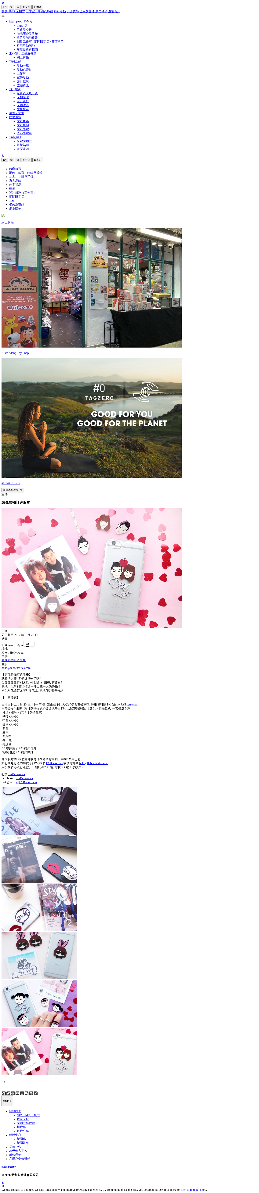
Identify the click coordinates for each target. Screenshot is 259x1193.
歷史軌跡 (23, 121)
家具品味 (15, 180)
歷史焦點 (23, 125)
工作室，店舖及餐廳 (39, 11)
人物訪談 (23, 105)
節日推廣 (23, 81)
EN (4, 7)
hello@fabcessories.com (16, 668)
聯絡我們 (15, 1154)
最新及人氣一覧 (27, 93)
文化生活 (23, 109)
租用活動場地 (26, 45)
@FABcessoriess (26, 782)
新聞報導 (23, 1143)
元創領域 (23, 97)
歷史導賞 (23, 129)
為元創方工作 (18, 1150)
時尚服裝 (15, 168)
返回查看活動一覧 (13, 490)
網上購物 (23, 57)
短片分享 (23, 1131)
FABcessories (129, 704)
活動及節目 (24, 69)
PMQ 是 (22, 25)
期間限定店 (16, 196)
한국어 (26, 7)
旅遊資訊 (23, 85)
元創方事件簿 (26, 1123)
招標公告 (15, 1146)
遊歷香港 (23, 149)
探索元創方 (24, 141)
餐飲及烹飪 (16, 204)
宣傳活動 (23, 77)
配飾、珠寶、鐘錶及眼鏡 (25, 172)
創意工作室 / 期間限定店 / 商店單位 (40, 41)
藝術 (12, 188)
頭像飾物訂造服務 (14, 660)
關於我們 (15, 1111)
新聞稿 (21, 1139)
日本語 (37, 7)
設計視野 (23, 101)
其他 (12, 200)
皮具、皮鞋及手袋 (21, 176)
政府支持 (23, 1119)
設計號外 (73, 11)
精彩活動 (60, 11)
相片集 (21, 1127)
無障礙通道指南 (27, 49)
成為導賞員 (24, 133)
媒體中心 (15, 1135)
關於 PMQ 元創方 (13, 11)
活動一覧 (23, 65)
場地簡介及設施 (27, 33)
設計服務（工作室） (22, 192)
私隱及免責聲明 (19, 1158)
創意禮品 (15, 184)
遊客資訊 (114, 11)
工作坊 (21, 73)
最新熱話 (23, 145)
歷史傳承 (101, 11)
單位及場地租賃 (27, 37)
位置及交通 (87, 11)
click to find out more (193, 1189)
